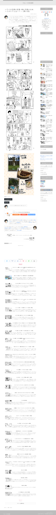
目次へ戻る (6, 202)
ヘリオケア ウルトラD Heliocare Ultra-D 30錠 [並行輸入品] (21, 212)
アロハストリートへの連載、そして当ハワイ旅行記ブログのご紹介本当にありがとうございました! (46, 166)
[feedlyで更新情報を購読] (46, 28)
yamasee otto (46, 18)
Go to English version (8, 199)
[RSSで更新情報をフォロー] (47, 28)
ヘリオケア (10, 243)
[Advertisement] (20, 252)
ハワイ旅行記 (6, 243)
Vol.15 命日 (42, 170)
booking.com (25, 226)
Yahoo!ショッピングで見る (32, 214)
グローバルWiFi (19, 230)
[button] (52, 149)
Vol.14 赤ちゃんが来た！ (43, 172)
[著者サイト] (45, 28)
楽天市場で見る (24, 214)
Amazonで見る (16, 214)
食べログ (30, 222)
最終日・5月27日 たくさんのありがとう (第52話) (46, 155)
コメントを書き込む (20, 503)
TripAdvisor (18, 222)
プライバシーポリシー (50, 512)
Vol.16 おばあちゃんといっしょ (44, 168)
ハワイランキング (42, 187)
